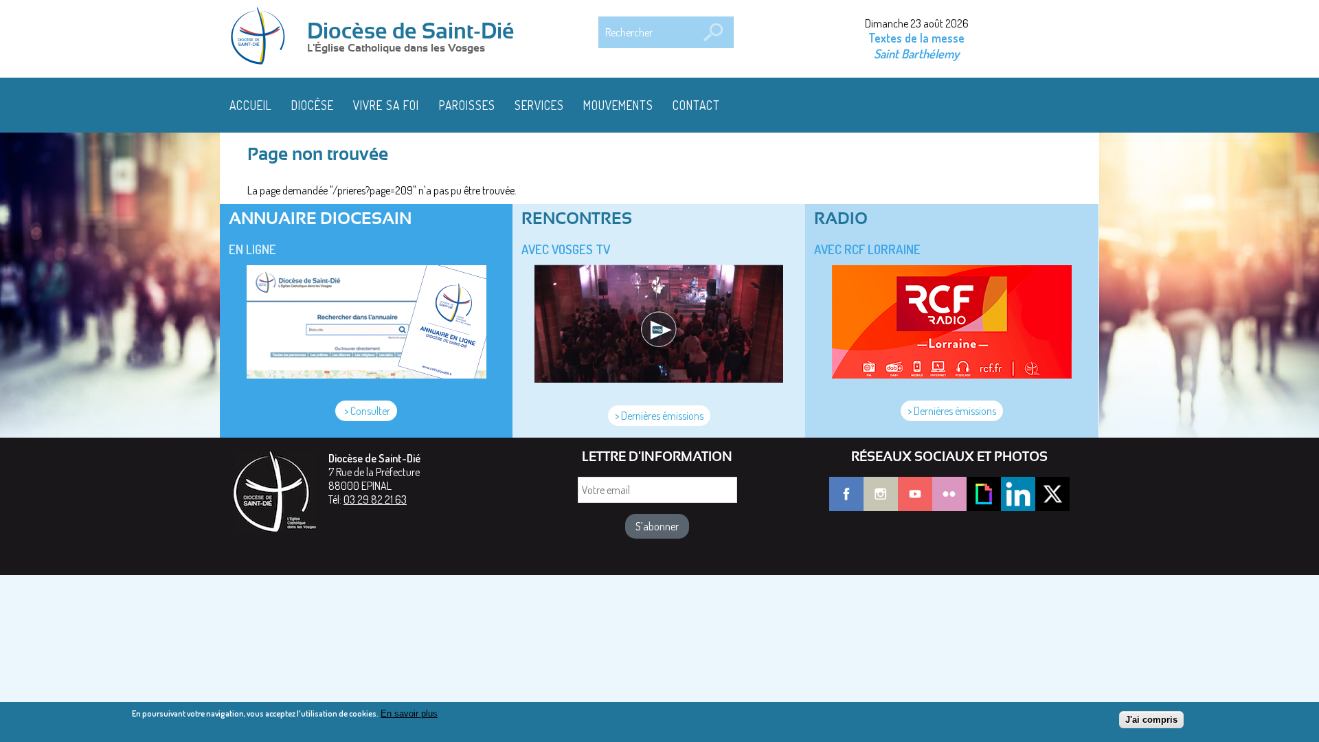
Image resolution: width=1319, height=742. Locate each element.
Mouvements (618, 105)
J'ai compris (1151, 720)
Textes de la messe (916, 37)
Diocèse (312, 105)
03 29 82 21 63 (375, 499)
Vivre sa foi (386, 105)
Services (539, 105)
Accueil (250, 105)
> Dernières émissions (659, 416)
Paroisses (467, 105)
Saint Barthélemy (916, 53)
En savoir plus (409, 713)
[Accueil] (262, 37)
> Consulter (366, 411)
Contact (696, 105)
